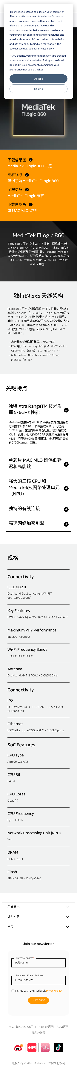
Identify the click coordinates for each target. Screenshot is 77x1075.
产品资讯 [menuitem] (13, 906)
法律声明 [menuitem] (63, 1027)
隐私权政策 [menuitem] (39, 1033)
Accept (38, 78)
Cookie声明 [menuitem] (46, 1027)
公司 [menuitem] (10, 926)
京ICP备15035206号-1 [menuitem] (22, 1027)
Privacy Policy (54, 991)
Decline (38, 88)
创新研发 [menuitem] (13, 916)
